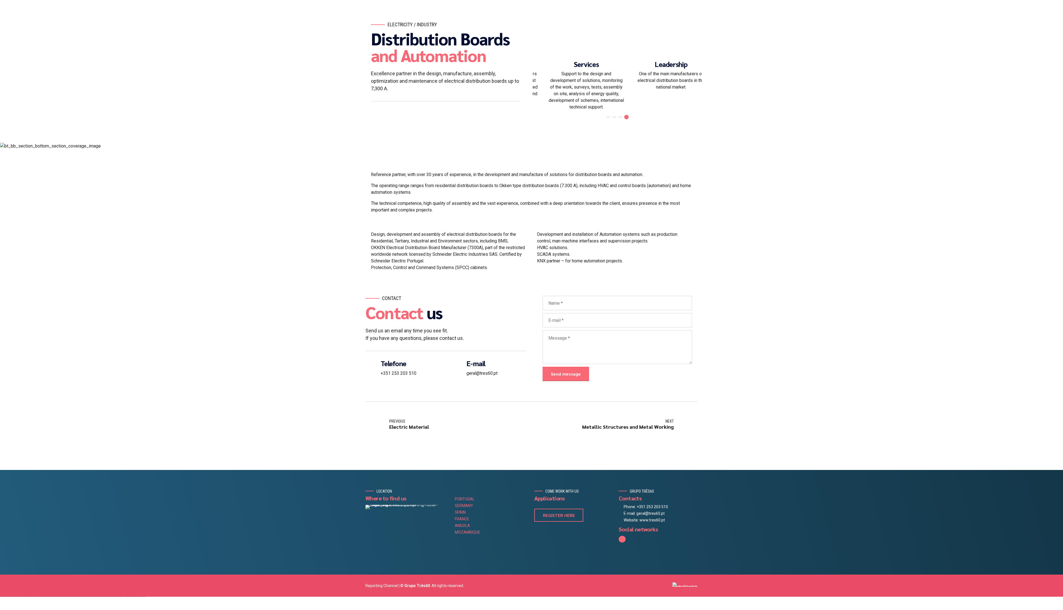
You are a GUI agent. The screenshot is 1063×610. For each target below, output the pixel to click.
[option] (575, 74)
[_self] (370, 367)
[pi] (685, 584)
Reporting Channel (381, 585)
